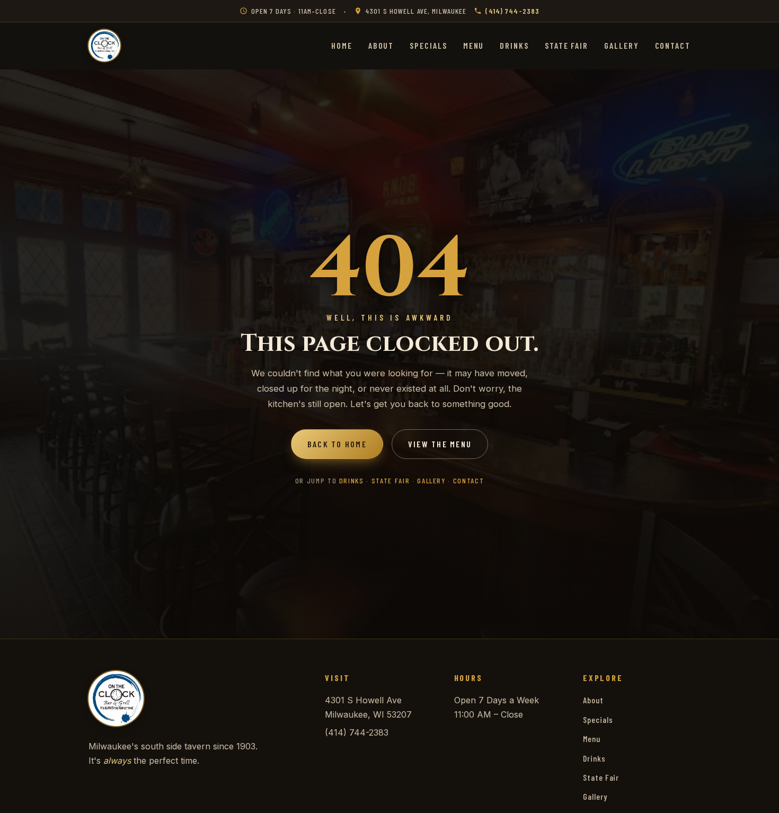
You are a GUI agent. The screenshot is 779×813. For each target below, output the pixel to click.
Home (341, 45)
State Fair (566, 45)
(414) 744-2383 (512, 10)
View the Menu (440, 444)
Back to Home (337, 444)
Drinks (514, 45)
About (381, 45)
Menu (473, 45)
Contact (673, 45)
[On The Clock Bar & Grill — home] (104, 45)
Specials (428, 45)
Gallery (621, 45)
